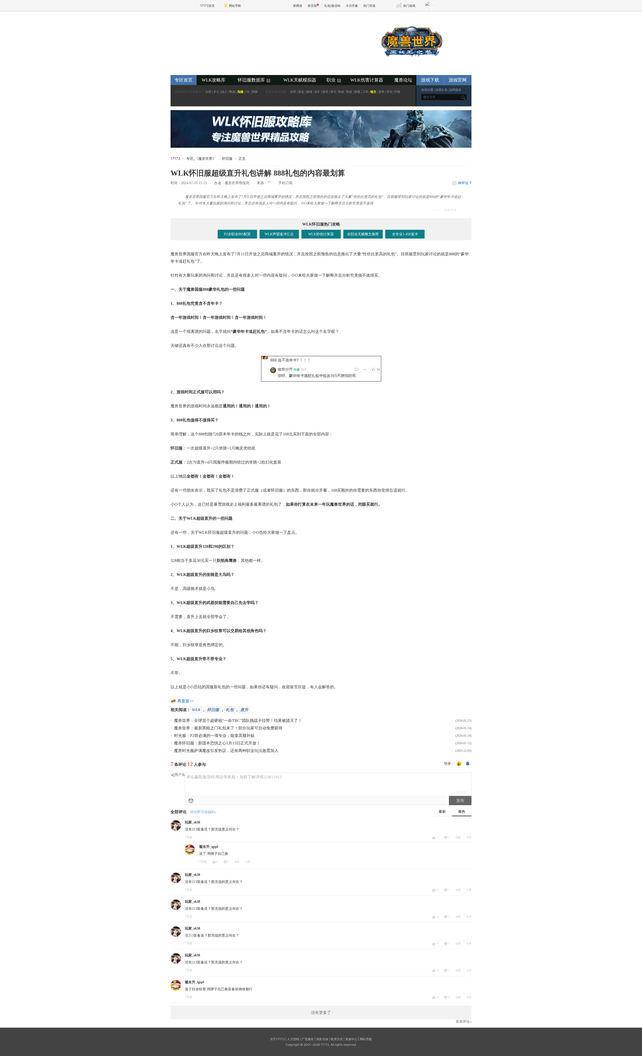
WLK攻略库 (213, 80)
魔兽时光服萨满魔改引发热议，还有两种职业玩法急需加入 (226, 750)
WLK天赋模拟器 (299, 80)
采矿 (317, 92)
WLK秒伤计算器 (321, 234)
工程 (365, 92)
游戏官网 (458, 80)
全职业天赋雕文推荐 (363, 234)
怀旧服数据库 (254, 80)
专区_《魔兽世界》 (201, 158)
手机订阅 (285, 183)
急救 (381, 92)
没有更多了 (321, 1012)
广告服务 (308, 1039)
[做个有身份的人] (459, 764)
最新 (442, 811)
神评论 (464, 183)
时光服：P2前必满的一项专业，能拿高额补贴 (214, 735)
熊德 (232, 92)
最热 (461, 811)
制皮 (349, 92)
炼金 (301, 92)
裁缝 (309, 92)
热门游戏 (409, 6)
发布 (460, 800)
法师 (208, 92)
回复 (458, 837)
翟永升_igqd (208, 847)
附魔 (357, 92)
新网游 (297, 6)
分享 (468, 837)
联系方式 (337, 1039)
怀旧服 (213, 710)
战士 (224, 92)
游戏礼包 (441, 90)
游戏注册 (427, 90)
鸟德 (240, 92)
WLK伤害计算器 (366, 80)
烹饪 (389, 92)
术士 (216, 92)
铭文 (373, 92)
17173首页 (207, 6)
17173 (175, 158)
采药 (293, 92)
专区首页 (184, 80)
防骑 (255, 92)
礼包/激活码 (332, 6)
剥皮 (341, 92)
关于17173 (277, 1039)
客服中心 (351, 1039)
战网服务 (455, 90)
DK (247, 92)
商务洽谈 (322, 1039)
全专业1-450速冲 (405, 234)
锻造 (325, 92)
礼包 (230, 710)
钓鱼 (397, 92)
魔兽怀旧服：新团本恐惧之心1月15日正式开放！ (217, 743)
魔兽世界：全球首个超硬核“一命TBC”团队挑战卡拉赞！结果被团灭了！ (238, 720)
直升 (244, 710)
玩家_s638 (192, 822)
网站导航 (235, 6)
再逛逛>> (185, 701)
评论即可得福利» (203, 812)
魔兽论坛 (403, 80)
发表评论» (463, 1021)
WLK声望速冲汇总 (279, 234)
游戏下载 (430, 80)
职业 (334, 80)
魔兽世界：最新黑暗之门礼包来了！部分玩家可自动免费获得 (228, 728)
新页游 (312, 6)
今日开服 (352, 6)
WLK (196, 710)
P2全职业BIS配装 (237, 234)
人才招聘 (293, 1039)
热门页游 (369, 6)
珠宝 (333, 92)
